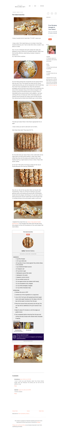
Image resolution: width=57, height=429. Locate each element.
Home (28, 411)
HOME (29, 5)
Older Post (41, 411)
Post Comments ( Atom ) (23, 413)
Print (28, 234)
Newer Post (15, 411)
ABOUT (35, 5)
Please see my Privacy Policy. (19, 425)
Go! (50, 39)
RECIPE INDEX (42, 5)
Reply (15, 386)
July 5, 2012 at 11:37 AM (25, 379)
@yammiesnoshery (23, 337)
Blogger (38, 422)
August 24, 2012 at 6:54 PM (24, 390)
